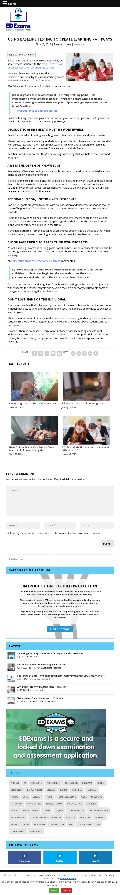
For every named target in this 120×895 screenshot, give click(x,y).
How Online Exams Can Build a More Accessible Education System (32, 449)
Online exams (76, 810)
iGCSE (84, 796)
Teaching (39, 824)
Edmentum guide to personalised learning (35, 261)
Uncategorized (36, 690)
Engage (51, 789)
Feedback (92, 789)
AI (25, 782)
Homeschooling (66, 796)
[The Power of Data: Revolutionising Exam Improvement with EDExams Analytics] (11, 678)
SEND (14, 824)
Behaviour (71, 782)
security (99, 817)
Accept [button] (54, 890)
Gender (36, 796)
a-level (15, 782)
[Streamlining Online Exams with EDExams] (11, 700)
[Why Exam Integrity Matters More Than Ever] (11, 689)
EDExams (87, 782)
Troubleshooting (89, 824)
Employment (34, 789)
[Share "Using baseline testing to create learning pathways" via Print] (59, 353)
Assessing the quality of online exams (33, 403)
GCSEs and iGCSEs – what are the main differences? (86, 449)
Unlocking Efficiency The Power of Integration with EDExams (50, 653)
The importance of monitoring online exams (41, 664)
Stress (25, 824)
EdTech (33, 656)
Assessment (54, 782)
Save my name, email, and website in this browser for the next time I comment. (55, 533)
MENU (12, 4)
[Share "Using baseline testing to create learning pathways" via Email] (53, 353)
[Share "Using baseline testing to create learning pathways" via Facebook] (34, 353)
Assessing (36, 782)
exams (64, 789)
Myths (46, 810)
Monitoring (30, 810)
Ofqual (59, 810)
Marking (91, 803)
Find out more (60, 629)
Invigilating (34, 803)
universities (18, 831)
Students (48, 667)
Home (49, 796)
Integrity (16, 803)
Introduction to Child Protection (60, 586)
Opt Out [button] (66, 890)
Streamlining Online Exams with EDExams (40, 698)
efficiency (17, 789)
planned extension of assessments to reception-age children (35, 65)
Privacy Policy (68, 878)
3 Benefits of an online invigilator (83, 403)
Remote (56, 817)
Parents (40, 667)
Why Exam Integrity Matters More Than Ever (41, 686)
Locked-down (54, 803)
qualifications (39, 817)
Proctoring (18, 817)
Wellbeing (36, 831)
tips (71, 824)
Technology (56, 824)
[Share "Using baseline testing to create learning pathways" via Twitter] (41, 353)
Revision (85, 817)
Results (70, 817)
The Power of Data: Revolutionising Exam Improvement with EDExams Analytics (61, 675)
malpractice (74, 803)
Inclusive (96, 796)
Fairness (77, 789)
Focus (14, 796)
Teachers (59, 44)
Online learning (98, 810)
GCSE (25, 796)
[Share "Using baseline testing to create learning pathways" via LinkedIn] (47, 353)
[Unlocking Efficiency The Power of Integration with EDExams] (11, 655)
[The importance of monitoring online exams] (11, 667)
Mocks (15, 810)
